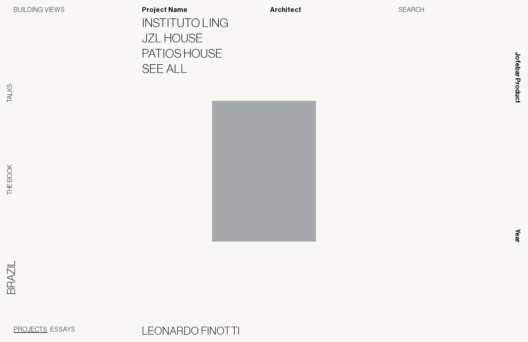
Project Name (165, 10)
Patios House (186, 53)
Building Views (39, 9)
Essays (62, 329)
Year (518, 235)
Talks (9, 93)
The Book (9, 179)
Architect (285, 10)
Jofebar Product (518, 77)
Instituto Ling (189, 22)
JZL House (176, 38)
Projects (30, 329)
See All (169, 68)
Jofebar (498, 329)
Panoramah (459, 332)
